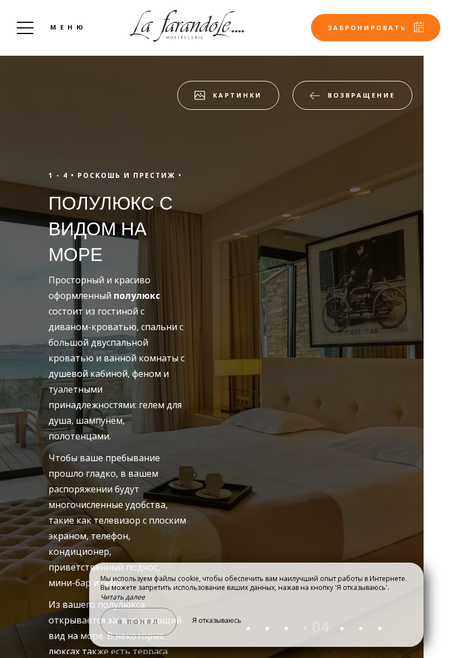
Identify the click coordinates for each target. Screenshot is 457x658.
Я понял (138, 621)
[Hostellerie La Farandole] (187, 25)
